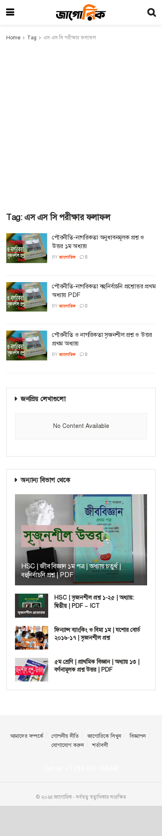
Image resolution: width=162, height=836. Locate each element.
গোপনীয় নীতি (65, 736)
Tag (32, 38)
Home (13, 38)
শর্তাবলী (100, 745)
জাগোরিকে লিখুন (104, 736)
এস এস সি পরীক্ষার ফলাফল (69, 38)
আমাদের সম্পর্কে (26, 736)
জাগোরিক (67, 257)
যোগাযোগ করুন (68, 745)
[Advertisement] (81, 127)
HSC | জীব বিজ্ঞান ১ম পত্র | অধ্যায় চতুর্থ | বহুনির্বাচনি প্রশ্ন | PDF (71, 570)
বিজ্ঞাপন (138, 736)
